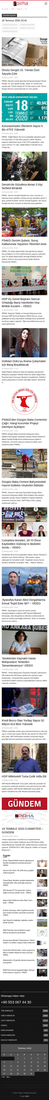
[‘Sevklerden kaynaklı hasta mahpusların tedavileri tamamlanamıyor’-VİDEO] (24, 639)
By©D (27, 1096)
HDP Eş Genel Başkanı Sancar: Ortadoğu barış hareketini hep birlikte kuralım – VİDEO (21, 302)
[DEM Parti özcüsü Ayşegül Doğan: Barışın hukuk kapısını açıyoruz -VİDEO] (42, 972)
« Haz (3, 1077)
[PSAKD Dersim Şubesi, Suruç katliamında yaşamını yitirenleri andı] (24, 222)
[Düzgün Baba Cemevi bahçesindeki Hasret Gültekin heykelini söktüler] (24, 463)
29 (18, 1074)
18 (38, 1066)
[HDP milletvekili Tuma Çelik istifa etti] (24, 757)
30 (24, 1074)
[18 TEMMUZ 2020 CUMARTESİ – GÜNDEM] (24, 810)
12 (45, 1062)
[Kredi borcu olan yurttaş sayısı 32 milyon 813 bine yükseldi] (24, 702)
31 (31, 1074)
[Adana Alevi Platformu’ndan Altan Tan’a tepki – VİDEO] (42, 903)
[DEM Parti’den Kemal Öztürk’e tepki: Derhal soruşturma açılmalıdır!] (42, 933)
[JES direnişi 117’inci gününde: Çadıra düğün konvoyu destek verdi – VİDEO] (42, 893)
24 (31, 1070)
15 (18, 1066)
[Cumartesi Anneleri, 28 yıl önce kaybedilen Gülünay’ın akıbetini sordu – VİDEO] (24, 521)
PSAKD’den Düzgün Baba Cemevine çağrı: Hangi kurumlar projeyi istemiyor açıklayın (24, 423)
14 (11, 1066)
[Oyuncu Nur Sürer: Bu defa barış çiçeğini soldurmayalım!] (42, 873)
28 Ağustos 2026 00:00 (10, 24)
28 (11, 1074)
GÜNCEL (4, 1025)
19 (45, 1066)
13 (4, 1066)
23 (24, 1070)
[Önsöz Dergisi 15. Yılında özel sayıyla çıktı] (24, 51)
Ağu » (8, 1077)
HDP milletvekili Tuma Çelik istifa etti (24, 776)
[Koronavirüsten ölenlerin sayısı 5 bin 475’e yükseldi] (24, 107)
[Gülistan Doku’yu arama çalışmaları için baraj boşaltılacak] (24, 342)
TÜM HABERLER (7, 1011)
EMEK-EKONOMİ (7, 1030)
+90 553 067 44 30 (16, 1002)
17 (31, 1066)
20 (4, 1070)
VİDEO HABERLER (8, 1016)
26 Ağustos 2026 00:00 (10, 28)
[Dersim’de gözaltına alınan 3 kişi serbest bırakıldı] (24, 166)
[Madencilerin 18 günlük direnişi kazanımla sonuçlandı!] (42, 963)
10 (31, 1062)
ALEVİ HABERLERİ (8, 1020)
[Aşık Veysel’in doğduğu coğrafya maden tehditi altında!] (42, 923)
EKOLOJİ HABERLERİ (9, 1040)
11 (38, 1062)
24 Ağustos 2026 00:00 (10, 31)
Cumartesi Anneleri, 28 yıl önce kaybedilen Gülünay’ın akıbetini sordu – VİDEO (21, 544)
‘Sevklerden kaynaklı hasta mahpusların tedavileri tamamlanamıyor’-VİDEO (19, 662)
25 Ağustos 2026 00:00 (27, 28)
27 (4, 1074)
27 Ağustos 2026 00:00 (27, 24)
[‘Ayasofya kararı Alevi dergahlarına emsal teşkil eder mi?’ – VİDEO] (24, 581)
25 (38, 1070)
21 (11, 1070)
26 (45, 1070)
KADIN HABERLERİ (8, 1035)
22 (18, 1070)
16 (24, 1066)
